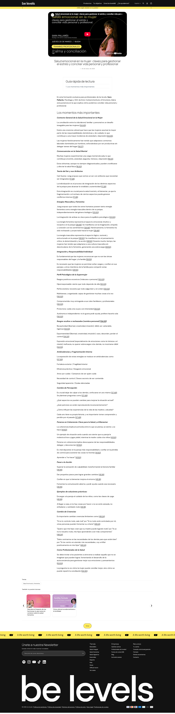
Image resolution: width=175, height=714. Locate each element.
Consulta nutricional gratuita (141, 649)
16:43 (110, 159)
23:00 (95, 212)
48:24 (101, 516)
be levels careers (116, 657)
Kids (91, 662)
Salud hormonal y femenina (31, 583)
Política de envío (81, 707)
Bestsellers (93, 647)
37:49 (114, 392)
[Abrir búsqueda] (143, 3)
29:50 (81, 238)
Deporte (92, 660)
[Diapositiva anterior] (23, 8)
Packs (91, 665)
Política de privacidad (54, 707)
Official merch (94, 667)
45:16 (59, 470)
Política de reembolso (40, 707)
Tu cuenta (136, 647)
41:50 (64, 430)
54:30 (84, 571)
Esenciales (93, 657)
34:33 (103, 321)
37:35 (59, 359)
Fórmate (135, 652)
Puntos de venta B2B (117, 652)
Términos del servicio (68, 707)
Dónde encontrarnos (139, 654)
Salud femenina (94, 652)
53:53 (59, 563)
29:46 (78, 225)
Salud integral (94, 649)
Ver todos (93, 670)
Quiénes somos (116, 647)
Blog (112, 654)
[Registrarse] (82, 653)
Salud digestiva (94, 654)
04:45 (82, 125)
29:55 (88, 259)
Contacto (136, 657)
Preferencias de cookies (101, 707)
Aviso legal (90, 707)
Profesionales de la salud (118, 649)
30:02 (101, 279)
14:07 (80, 146)
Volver (87, 626)
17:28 (72, 179)
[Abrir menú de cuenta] (147, 3)
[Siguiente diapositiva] (151, 8)
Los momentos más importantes (80, 86)
